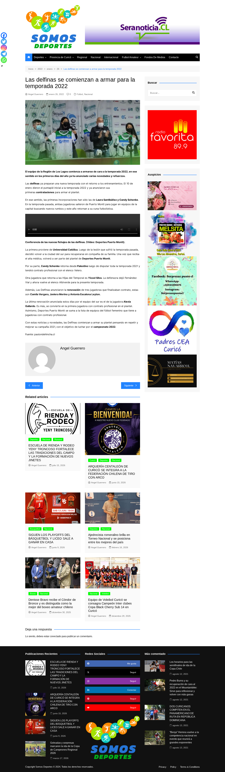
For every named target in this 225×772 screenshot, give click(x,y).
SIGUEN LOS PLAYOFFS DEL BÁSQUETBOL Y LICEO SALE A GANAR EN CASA (50, 538)
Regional (82, 57)
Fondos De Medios (154, 57)
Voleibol (105, 594)
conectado (55, 636)
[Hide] (2, 66)
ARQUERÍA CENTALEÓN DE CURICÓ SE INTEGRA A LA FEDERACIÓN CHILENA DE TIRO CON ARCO (65, 701)
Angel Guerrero (35, 94)
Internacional (111, 57)
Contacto (174, 57)
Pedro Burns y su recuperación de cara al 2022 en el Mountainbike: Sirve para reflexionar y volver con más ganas (183, 687)
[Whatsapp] (4, 60)
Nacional (96, 57)
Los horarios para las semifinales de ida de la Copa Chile (182, 665)
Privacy (162, 767)
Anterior (36, 385)
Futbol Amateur (130, 57)
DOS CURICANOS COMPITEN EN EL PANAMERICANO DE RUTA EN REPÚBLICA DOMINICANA (182, 713)
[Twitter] (4, 42)
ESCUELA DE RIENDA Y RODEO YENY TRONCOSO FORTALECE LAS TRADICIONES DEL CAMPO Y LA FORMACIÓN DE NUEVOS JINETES (51, 453)
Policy (173, 767)
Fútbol (80, 94)
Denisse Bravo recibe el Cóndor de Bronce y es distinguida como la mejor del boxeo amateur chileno (52, 603)
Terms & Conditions (190, 767)
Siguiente (128, 385)
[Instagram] (4, 48)
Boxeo (33, 594)
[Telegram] (4, 54)
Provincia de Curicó (60, 57)
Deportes (39, 57)
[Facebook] (4, 35)
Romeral (58, 439)
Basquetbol (35, 529)
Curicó (92, 460)
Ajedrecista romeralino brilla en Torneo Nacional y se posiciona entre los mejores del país (109, 538)
